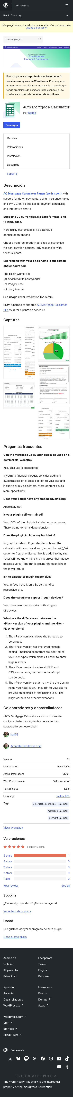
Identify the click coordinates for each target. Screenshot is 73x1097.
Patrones (44, 976)
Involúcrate (45, 987)
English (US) (63, 796)
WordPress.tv (13, 1005)
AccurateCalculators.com (26, 746)
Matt (8, 1022)
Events (42, 993)
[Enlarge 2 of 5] (30, 386)
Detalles (12, 138)
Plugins (42, 970)
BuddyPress (12, 1035)
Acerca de (9, 958)
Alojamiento (10, 970)
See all (65, 885)
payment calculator (58, 818)
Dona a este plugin (15, 937)
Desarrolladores (13, 999)
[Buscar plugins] (39, 39)
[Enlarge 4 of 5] (65, 369)
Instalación (14, 156)
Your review (10, 885)
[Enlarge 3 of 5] (65, 330)
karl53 (32, 112)
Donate (44, 999)
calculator (63, 804)
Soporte (12, 173)
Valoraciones (15, 147)
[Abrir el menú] (67, 5)
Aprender (9, 987)
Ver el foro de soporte (17, 911)
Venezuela (17, 1050)
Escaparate (45, 958)
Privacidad (10, 976)
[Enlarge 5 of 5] (65, 411)
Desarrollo (13, 164)
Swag (43, 1005)
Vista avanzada (13, 827)
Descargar (12, 125)
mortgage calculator (58, 811)
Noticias (8, 964)
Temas (42, 964)
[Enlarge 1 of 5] (30, 330)
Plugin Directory (12, 15)
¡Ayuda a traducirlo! (36, 27)
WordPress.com (14, 1016)
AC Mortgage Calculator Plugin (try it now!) (32, 193)
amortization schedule (44, 804)
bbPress (10, 1028)
